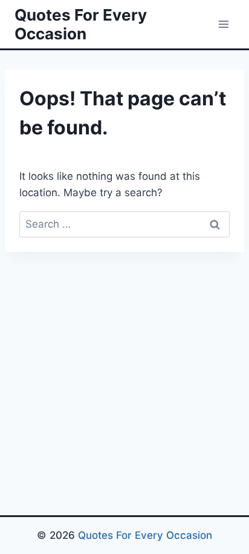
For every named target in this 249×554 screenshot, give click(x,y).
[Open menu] (223, 24)
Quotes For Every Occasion (145, 535)
